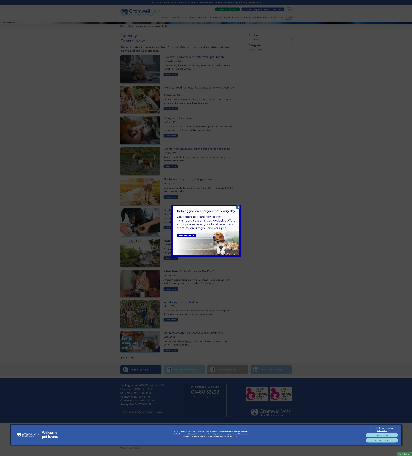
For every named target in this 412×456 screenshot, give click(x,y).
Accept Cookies (383, 435)
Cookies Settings (404, 454)
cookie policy (190, 434)
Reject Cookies (383, 440)
